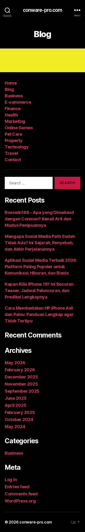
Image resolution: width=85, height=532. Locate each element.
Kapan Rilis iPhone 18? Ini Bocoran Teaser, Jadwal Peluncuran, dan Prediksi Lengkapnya (39, 290)
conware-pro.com (42, 10)
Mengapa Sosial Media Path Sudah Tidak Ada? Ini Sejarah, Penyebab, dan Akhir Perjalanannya (40, 243)
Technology (17, 146)
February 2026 (20, 369)
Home (11, 82)
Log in (11, 479)
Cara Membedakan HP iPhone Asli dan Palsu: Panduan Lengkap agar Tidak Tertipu (39, 314)
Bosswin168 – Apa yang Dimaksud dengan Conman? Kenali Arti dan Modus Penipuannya (39, 219)
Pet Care (13, 134)
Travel (11, 153)
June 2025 (16, 398)
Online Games (19, 127)
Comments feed (21, 493)
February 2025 (20, 412)
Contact (13, 159)
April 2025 (15, 405)
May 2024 (15, 426)
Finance (13, 108)
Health (11, 114)
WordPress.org (20, 500)
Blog (9, 89)
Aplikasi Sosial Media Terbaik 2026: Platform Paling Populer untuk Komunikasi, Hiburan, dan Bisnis (41, 266)
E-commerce (18, 102)
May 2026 (15, 362)
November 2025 (21, 383)
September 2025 (22, 391)
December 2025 (21, 376)
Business (14, 95)
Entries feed (17, 486)
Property (13, 140)
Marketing (15, 121)
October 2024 (19, 419)
